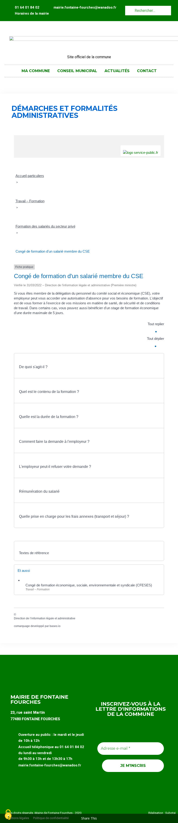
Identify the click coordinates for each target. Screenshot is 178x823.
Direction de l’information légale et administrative (44, 618)
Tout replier (156, 324)
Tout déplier (155, 339)
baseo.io (55, 626)
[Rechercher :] (148, 10)
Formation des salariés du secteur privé (45, 226)
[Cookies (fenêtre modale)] (8, 815)
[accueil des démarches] (89, 137)
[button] (89, 364)
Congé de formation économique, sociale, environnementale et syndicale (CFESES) (88, 585)
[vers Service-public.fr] (141, 150)
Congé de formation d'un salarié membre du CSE (53, 251)
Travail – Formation (30, 201)
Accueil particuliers (30, 176)
